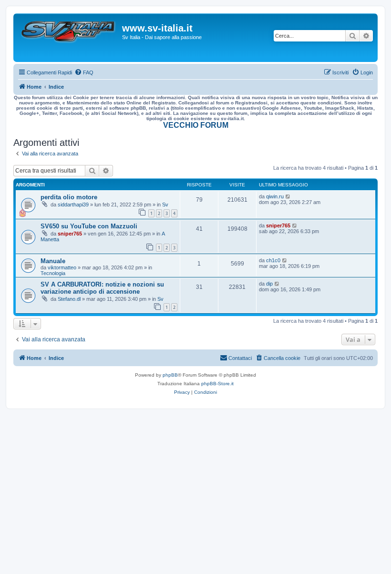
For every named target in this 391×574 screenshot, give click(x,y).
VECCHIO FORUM (195, 125)
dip (269, 284)
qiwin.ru (275, 196)
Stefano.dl (69, 299)
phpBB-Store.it (217, 383)
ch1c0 (273, 260)
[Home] (69, 38)
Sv (165, 204)
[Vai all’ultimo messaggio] (288, 196)
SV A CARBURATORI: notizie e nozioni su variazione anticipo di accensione (102, 288)
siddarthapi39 (73, 204)
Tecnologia (53, 273)
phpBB (170, 375)
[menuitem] (83, 72)
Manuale (53, 261)
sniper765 (70, 233)
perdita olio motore (69, 197)
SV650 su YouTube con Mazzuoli (89, 226)
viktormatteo (62, 267)
